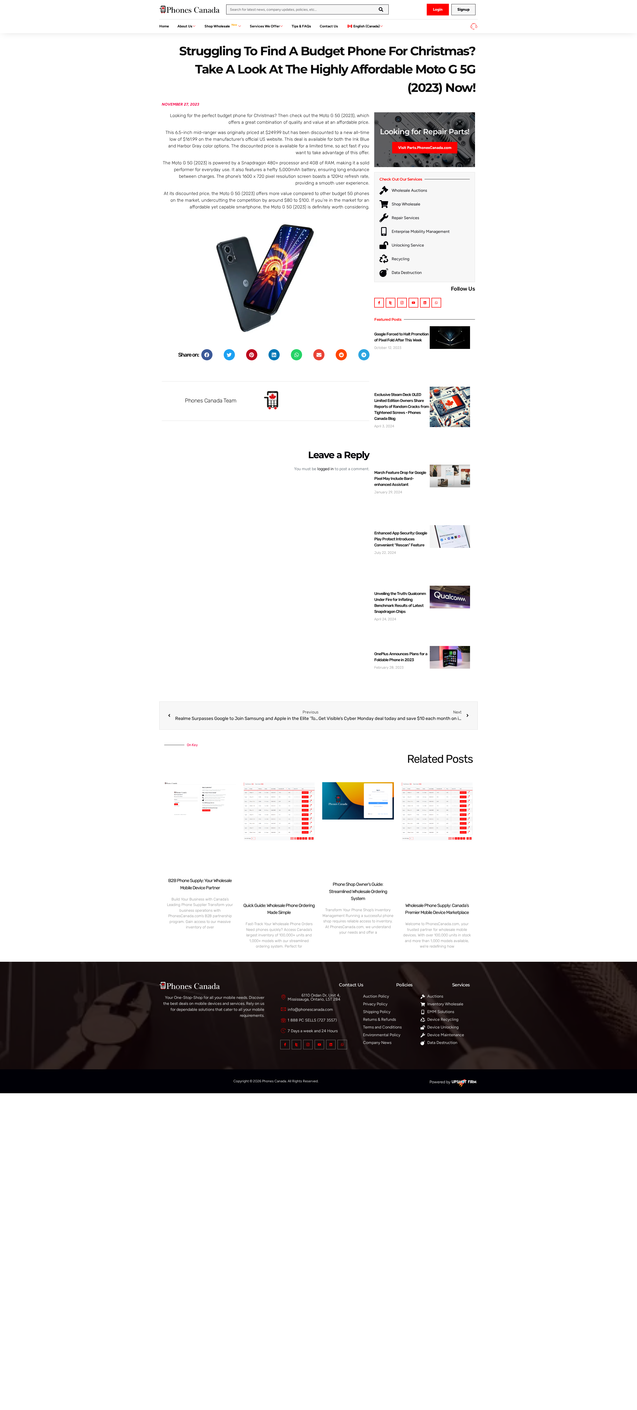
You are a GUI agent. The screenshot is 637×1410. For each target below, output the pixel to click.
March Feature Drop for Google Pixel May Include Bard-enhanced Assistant (400, 478)
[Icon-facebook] (379, 303)
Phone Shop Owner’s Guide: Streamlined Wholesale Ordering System (358, 891)
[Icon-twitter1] (390, 303)
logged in (325, 468)
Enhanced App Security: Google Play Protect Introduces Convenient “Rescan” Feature (400, 539)
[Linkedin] (425, 303)
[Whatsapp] (436, 303)
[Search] (380, 9)
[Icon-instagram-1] (402, 303)
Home (164, 26)
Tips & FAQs (301, 26)
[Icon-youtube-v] (413, 303)
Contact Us (329, 26)
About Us (184, 26)
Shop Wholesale (221, 25)
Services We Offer (265, 26)
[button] (206, 354)
